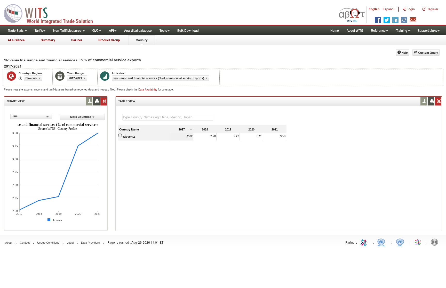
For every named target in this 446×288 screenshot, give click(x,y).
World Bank (436, 242)
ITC (364, 242)
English (374, 9)
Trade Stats (16, 30)
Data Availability (148, 89)
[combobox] (31, 116)
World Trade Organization (418, 242)
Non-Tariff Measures (67, 30)
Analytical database (138, 30)
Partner (76, 40)
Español (388, 9)
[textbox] (167, 117)
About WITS (355, 30)
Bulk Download (188, 30)
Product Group (109, 40)
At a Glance (16, 40)
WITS (51, 13)
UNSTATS (400, 242)
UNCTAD (382, 242)
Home (334, 30)
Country (142, 40)
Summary (48, 40)
